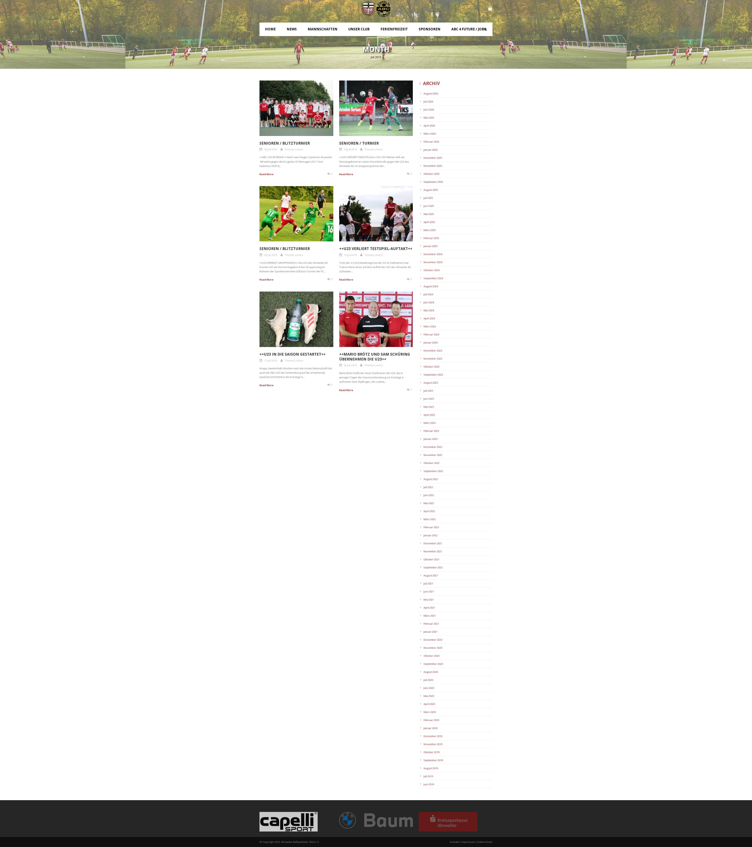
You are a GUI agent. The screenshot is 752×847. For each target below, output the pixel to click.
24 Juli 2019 (350, 149)
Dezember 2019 (433, 736)
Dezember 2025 (433, 157)
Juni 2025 (429, 206)
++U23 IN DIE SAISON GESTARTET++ (292, 354)
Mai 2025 (429, 214)
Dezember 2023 (433, 350)
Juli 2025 (428, 198)
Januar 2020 (430, 728)
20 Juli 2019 (270, 255)
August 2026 (431, 93)
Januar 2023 (430, 439)
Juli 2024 (428, 294)
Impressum (468, 842)
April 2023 (429, 415)
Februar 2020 (431, 720)
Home (270, 29)
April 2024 (429, 318)
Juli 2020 (428, 680)
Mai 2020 (429, 696)
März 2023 (430, 423)
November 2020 (433, 648)
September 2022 (433, 471)
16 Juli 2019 (350, 255)
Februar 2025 (431, 238)
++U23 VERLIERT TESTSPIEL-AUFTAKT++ (375, 248)
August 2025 (431, 190)
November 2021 (433, 551)
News (292, 29)
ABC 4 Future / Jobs (468, 29)
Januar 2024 (430, 342)
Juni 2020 (429, 688)
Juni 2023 (429, 398)
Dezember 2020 (433, 639)
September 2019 (433, 760)
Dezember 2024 (433, 254)
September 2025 (433, 182)
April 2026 (429, 125)
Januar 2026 (430, 149)
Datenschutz (485, 842)
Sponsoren (429, 29)
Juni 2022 (429, 495)
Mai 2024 (429, 310)
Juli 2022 (428, 487)
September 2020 (433, 664)
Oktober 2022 (431, 463)
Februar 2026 (431, 141)
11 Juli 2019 (270, 360)
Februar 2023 (431, 431)
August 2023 (431, 382)
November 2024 (433, 262)
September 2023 (433, 374)
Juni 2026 (429, 109)
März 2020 (430, 712)
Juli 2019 (428, 776)
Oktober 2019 (431, 752)
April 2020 (429, 704)
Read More (266, 174)
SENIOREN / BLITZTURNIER (284, 143)
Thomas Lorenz (294, 149)
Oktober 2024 (431, 270)
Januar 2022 (430, 535)
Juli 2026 (428, 101)
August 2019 (431, 768)
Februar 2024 (431, 334)
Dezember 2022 (433, 447)
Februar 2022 (431, 527)
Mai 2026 (429, 117)
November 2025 (433, 166)
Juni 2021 (429, 591)
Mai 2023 (429, 407)
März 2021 (430, 615)
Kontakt (454, 842)
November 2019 (433, 744)
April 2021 (429, 607)
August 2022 (431, 479)
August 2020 (431, 672)
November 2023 (433, 358)
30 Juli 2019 (270, 149)
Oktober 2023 (431, 366)
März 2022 (430, 519)
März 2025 (430, 230)
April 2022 (429, 511)
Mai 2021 (429, 599)
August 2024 (431, 286)
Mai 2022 (429, 503)
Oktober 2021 (431, 559)
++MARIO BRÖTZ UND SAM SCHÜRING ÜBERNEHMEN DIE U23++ (374, 357)
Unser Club (359, 29)
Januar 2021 (430, 631)
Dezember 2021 (433, 543)
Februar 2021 (431, 623)
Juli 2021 (428, 583)
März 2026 (430, 133)
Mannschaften (322, 29)
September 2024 (433, 278)
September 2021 (433, 567)
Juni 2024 (429, 302)
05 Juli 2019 (350, 365)
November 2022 (433, 455)
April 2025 (429, 222)
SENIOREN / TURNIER (359, 143)
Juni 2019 (429, 784)
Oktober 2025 (431, 174)
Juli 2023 (428, 390)
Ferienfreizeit (394, 29)
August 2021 (431, 575)
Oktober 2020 (431, 656)
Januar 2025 (430, 246)
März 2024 (430, 326)
